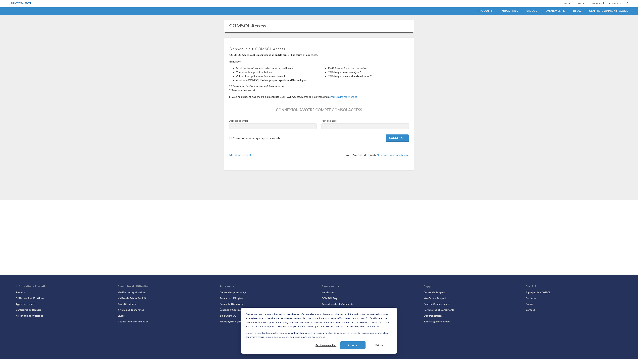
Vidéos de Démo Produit (132, 298)
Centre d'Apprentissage (608, 11)
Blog (577, 11)
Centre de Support (434, 292)
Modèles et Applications (132, 292)
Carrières (531, 298)
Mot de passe (329, 120)
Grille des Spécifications (30, 298)
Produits (485, 11)
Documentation (433, 315)
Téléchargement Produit (437, 321)
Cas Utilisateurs (127, 304)
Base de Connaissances (437, 304)
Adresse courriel (238, 120)
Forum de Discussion (232, 304)
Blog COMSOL (228, 315)
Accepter (353, 345)
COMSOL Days (330, 298)
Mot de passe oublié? (241, 154)
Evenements (555, 11)
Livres (121, 315)
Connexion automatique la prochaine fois (256, 138)
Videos (531, 11)
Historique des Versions (29, 315)
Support (567, 3)
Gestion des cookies (326, 345)
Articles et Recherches (131, 309)
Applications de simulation (133, 321)
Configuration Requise (29, 309)
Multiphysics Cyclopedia (234, 321)
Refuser (379, 345)
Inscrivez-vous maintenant (393, 154)
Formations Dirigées (231, 298)
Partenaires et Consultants (439, 309)
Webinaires (328, 292)
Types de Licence (25, 304)
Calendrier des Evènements (337, 304)
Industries (509, 11)
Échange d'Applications (233, 309)
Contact (582, 3)
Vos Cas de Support (435, 298)
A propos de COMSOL (538, 292)
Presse (529, 304)
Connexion (615, 3)
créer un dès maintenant (343, 96)
